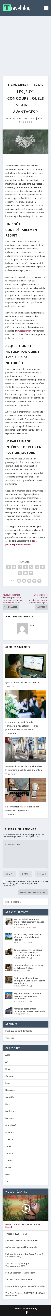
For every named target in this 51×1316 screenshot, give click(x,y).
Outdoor (9, 1132)
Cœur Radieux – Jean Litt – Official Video (25, 1286)
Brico (29, 1014)
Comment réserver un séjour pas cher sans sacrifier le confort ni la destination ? (28, 952)
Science (9, 1139)
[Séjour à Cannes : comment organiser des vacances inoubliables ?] (8, 995)
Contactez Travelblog (25, 1308)
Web (7, 1174)
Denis (18, 118)
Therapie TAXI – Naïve (16, 1234)
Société (9, 1153)
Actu (40, 118)
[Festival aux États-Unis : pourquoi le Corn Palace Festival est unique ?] (8, 979)
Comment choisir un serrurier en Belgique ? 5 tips (28, 966)
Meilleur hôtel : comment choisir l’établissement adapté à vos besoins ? (29, 922)
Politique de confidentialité (18, 1031)
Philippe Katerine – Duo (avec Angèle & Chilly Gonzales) (24, 1255)
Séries (8, 1146)
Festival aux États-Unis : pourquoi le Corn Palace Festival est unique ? (29, 980)
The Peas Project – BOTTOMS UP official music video (25, 1294)
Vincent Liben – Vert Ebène (18, 1279)
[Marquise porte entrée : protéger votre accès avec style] (8, 1010)
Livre (7, 1104)
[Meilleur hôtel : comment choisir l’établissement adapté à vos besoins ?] (8, 921)
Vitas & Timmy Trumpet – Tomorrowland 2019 (18, 1264)
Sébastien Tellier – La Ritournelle (21, 1240)
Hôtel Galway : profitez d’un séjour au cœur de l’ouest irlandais (28, 937)
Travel (33, 927)
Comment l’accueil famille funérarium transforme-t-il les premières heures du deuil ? (21, 726)
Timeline (9, 1038)
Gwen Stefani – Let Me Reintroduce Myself (22, 1225)
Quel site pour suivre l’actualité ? (23, 682)
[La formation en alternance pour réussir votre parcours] (25, 790)
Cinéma (9, 1076)
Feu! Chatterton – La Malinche (20, 1272)
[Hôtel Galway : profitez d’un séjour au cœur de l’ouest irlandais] (8, 936)
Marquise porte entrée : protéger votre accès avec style (29, 1010)
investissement (24, 330)
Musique (9, 1118)
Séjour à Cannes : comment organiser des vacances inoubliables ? (27, 996)
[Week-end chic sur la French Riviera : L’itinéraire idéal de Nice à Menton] (25, 749)
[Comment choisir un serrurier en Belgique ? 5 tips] (8, 967)
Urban (8, 1167)
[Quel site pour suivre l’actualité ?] (25, 666)
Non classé (10, 1125)
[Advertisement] (25, 43)
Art (6, 1061)
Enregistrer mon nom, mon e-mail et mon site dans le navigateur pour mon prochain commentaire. (25, 883)
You (7, 1181)
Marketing (10, 1111)
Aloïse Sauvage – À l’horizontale (21, 1247)
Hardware (10, 1090)
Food (7, 1083)
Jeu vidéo (9, 1097)
